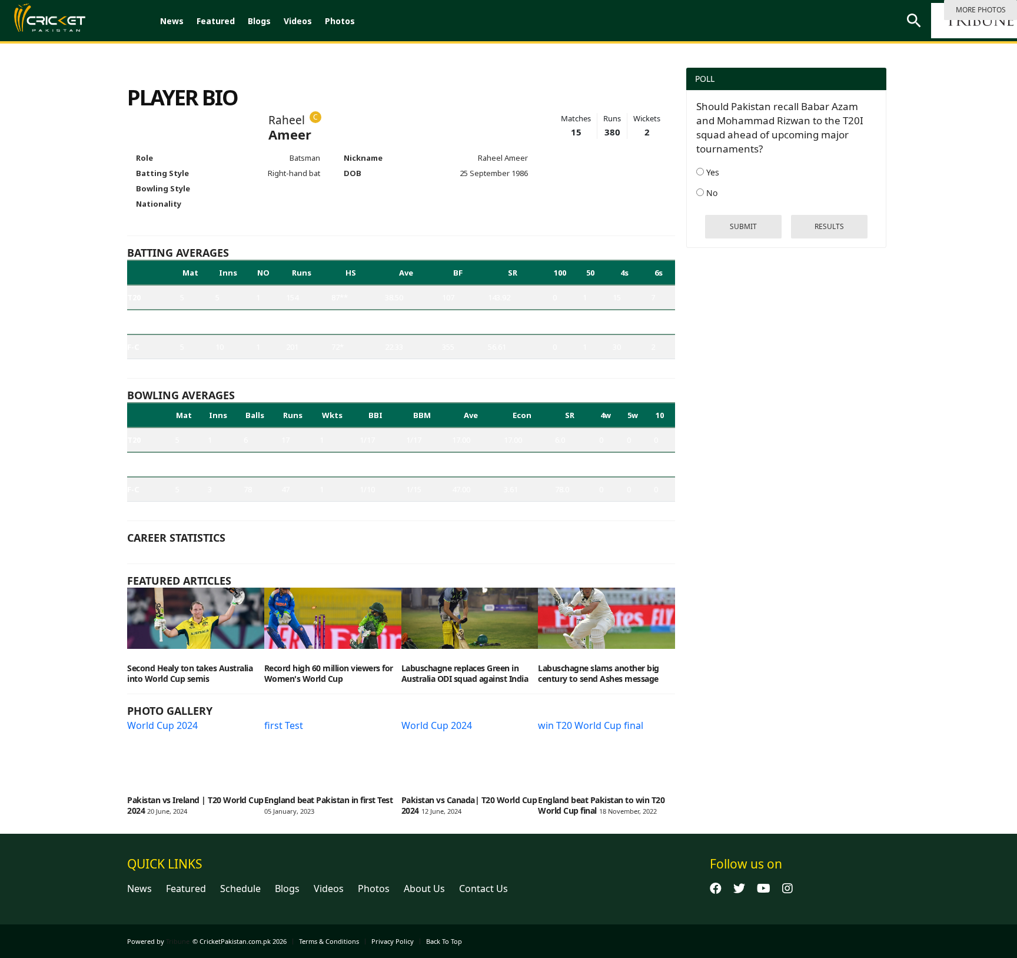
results (829, 226)
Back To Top (444, 941)
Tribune (178, 941)
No (710, 192)
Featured (216, 20)
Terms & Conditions (329, 941)
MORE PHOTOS (981, 10)
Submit (743, 226)
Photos (340, 20)
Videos (298, 20)
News (172, 20)
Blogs (259, 20)
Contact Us (483, 888)
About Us (424, 888)
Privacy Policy (392, 941)
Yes (711, 172)
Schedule (240, 888)
